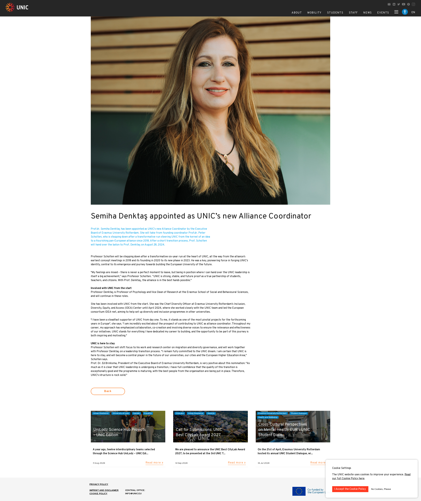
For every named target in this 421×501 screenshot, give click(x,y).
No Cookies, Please (381, 489)
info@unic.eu (133, 493)
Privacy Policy (98, 484)
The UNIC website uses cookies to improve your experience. (368, 474)
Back (107, 391)
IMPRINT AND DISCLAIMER (104, 490)
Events (383, 12)
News (367, 12)
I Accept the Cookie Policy (350, 489)
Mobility (314, 12)
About (297, 12)
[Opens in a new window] (394, 4)
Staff (353, 12)
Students (335, 12)
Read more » (154, 462)
